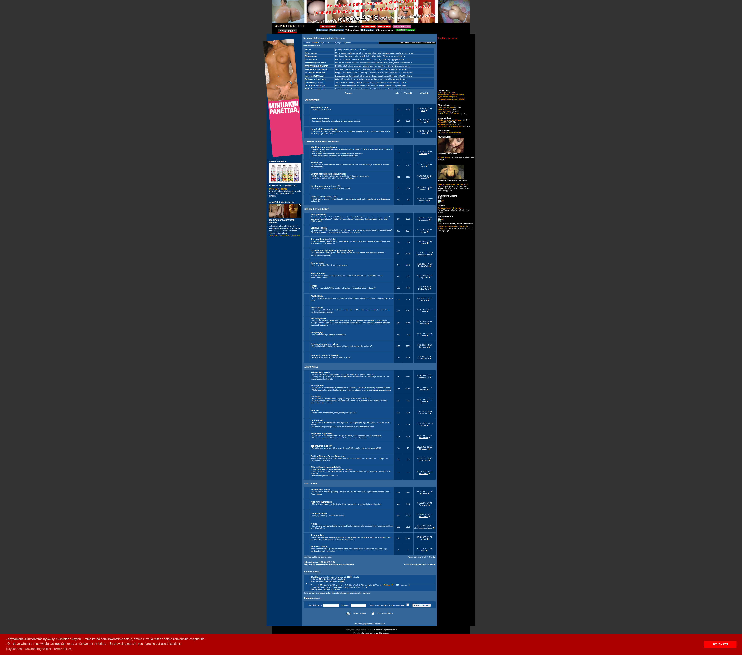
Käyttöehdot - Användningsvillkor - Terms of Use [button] (39, 649)
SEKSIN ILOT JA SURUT (316, 209)
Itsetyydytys (317, 332)
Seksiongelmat (318, 318)
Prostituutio (317, 307)
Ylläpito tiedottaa (319, 107)
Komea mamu (444, 158)
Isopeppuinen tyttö (446, 92)
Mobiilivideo (367, 30)
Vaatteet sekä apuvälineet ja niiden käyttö (332, 250)
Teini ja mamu (444, 109)
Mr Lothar (423, 438)
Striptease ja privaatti (321, 433)
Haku (329, 43)
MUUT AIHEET (311, 483)
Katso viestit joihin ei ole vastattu (419, 564)
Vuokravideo (337, 30)
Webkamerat (384, 26)
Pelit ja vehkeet (318, 214)
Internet (315, 410)
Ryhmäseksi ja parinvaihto (324, 344)
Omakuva (342, 26)
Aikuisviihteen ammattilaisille (326, 467)
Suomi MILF (443, 122)
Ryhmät (347, 43)
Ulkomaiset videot (385, 30)
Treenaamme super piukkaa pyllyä (453, 184)
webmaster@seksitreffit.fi (385, 630)
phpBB (366, 624)
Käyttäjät (337, 43)
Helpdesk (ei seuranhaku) (324, 129)
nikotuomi (423, 201)
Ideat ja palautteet (320, 119)
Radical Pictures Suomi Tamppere (328, 456)
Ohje (322, 43)
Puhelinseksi (368, 26)
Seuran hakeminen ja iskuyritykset (328, 174)
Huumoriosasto (319, 513)
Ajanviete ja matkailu (321, 502)
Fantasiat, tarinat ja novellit (325, 355)
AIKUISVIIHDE (311, 367)
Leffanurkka (317, 420)
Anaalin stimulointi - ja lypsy (450, 208)
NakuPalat (354, 26)
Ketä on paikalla (312, 572)
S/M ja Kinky (317, 296)
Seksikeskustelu (402, 26)
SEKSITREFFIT (311, 100)
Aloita (315, 43)
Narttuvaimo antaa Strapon (450, 120)
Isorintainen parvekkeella (449, 114)
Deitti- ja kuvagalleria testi (324, 196)
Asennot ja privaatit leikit (323, 239)
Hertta (423, 312)
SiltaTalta (423, 154)
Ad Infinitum (376, 624)
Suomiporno (317, 385)
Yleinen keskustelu (320, 372)
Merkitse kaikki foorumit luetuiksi (318, 557)
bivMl (341, 581)
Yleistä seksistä (319, 228)
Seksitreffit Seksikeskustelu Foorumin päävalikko (329, 564)
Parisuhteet (316, 162)
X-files (314, 524)
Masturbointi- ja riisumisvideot (451, 95)
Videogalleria (352, 30)
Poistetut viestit (319, 546)
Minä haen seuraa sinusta (324, 147)
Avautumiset (317, 535)
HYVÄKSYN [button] (720, 644)
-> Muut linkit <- (287, 30)
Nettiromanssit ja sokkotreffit (326, 186)
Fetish (314, 286)
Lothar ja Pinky (444, 111)
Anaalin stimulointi (446, 124)
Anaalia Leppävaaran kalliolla (451, 99)
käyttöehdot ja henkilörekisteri (375, 633)
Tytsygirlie (423, 505)
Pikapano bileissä (446, 107)
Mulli (423, 110)
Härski (423, 133)
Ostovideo (322, 30)
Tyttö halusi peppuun (447, 97)
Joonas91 (423, 460)
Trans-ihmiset (318, 273)
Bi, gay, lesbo (317, 263)
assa (423, 551)
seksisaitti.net (429, 43)
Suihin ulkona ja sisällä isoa (450, 126)
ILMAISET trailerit (405, 30)
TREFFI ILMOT (328, 26)
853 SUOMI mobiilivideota (449, 133)
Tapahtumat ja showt (321, 446)
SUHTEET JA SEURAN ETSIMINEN (321, 141)
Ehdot (307, 43)
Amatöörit (316, 396)
